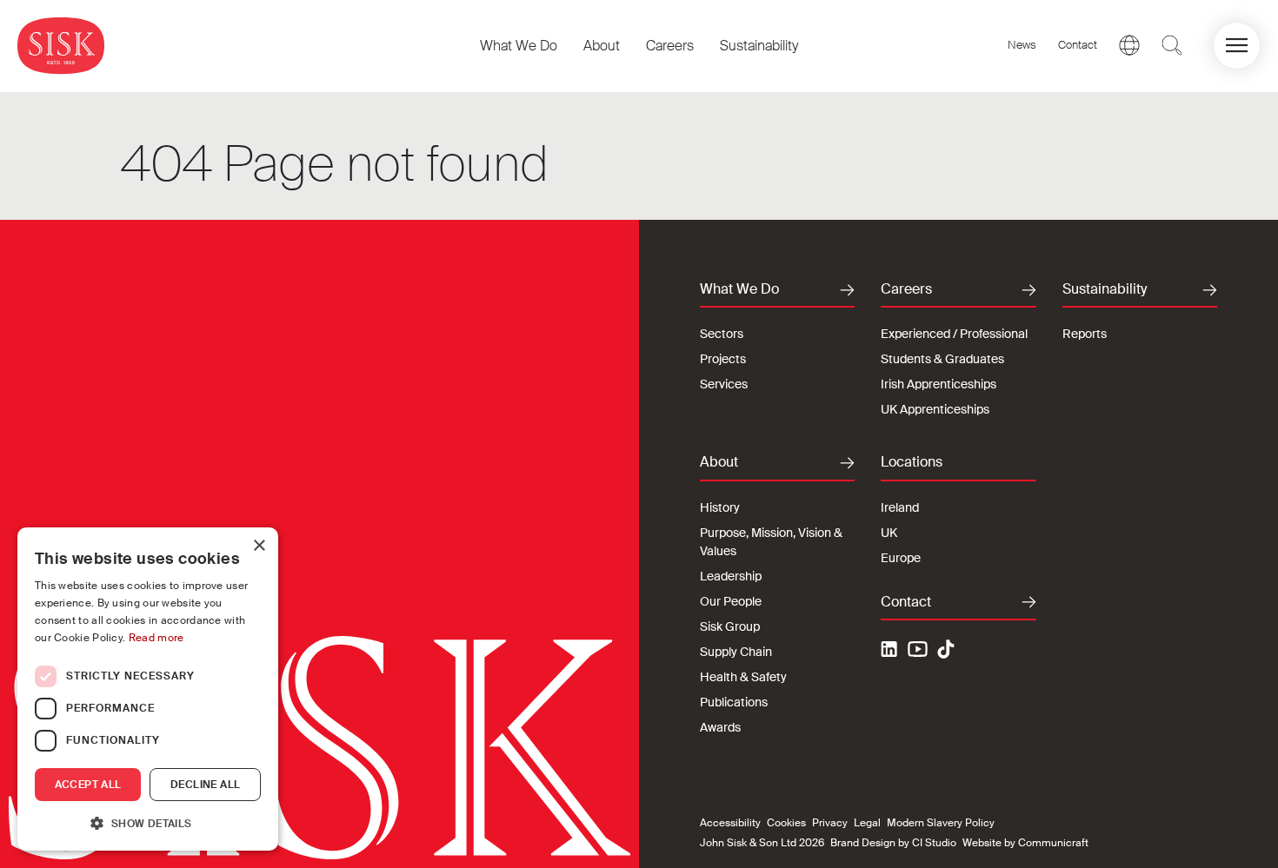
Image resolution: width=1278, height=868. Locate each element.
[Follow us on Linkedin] (891, 651)
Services (724, 384)
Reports (1084, 333)
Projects (723, 359)
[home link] (60, 45)
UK (889, 532)
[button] (1237, 46)
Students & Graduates (942, 359)
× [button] (258, 546)
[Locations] (1129, 45)
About (601, 45)
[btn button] (1172, 45)
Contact (1077, 44)
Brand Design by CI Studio (893, 843)
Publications (734, 702)
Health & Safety (743, 677)
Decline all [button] (205, 785)
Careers (670, 45)
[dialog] (147, 689)
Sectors (721, 333)
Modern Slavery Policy (941, 823)
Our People (731, 601)
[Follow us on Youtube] (918, 651)
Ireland (900, 507)
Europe (901, 558)
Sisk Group (730, 626)
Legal (867, 823)
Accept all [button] (88, 785)
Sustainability (759, 45)
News (1022, 44)
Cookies (786, 823)
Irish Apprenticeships (938, 384)
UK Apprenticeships (935, 409)
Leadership (731, 576)
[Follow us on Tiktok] (946, 649)
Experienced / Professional (954, 333)
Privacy (830, 823)
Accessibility (730, 823)
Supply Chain (736, 651)
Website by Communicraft (1025, 843)
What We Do (518, 45)
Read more (156, 638)
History (720, 507)
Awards (720, 727)
